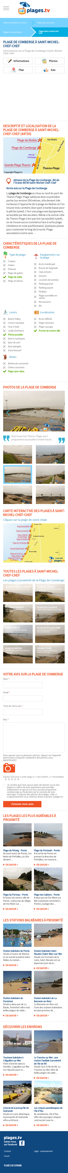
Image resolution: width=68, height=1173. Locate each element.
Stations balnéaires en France (15, 22)
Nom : (6, 679)
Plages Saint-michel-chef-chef (49, 32)
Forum (7, 1156)
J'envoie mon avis (22, 804)
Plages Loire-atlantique (12, 32)
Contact (7, 1151)
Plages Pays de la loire (45, 22)
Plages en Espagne (13, 1165)
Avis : (6, 719)
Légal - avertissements (43, 1151)
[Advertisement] (34, 95)
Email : (6, 692)
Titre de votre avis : (13, 706)
